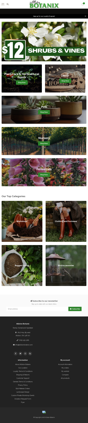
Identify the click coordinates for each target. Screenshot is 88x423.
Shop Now (22, 82)
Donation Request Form (23, 399)
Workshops (6, 202)
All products (65, 378)
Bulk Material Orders (23, 388)
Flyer (23, 402)
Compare (65, 375)
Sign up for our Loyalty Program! (44, 16)
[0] (83, 4)
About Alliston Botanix (22, 364)
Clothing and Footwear (53, 202)
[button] (3, 41)
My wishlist (65, 371)
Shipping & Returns (23, 375)
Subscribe (76, 309)
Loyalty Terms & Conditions (23, 371)
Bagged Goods (7, 246)
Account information (65, 364)
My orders (65, 368)
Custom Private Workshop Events (22, 395)
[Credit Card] (44, 412)
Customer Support (22, 378)
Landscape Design (22, 392)
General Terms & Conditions (23, 381)
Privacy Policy (23, 385)
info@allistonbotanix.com (24, 345)
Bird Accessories (51, 246)
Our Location (22, 368)
